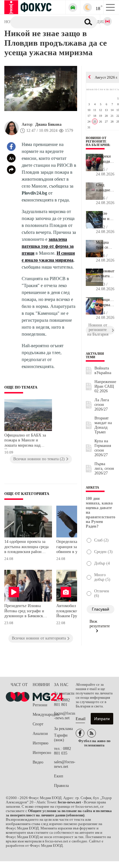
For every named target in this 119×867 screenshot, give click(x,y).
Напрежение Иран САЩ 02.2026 (105, 386)
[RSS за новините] (91, 733)
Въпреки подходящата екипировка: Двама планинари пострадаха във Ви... (105, 159)
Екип (58, 776)
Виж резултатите (100, 623)
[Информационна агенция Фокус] (80, 733)
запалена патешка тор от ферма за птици (48, 246)
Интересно (42, 752)
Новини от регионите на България (97, 141)
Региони (40, 705)
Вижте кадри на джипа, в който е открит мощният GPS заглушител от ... (105, 216)
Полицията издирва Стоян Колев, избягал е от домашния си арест (105, 302)
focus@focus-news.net (64, 715)
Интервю (40, 743)
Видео (38, 762)
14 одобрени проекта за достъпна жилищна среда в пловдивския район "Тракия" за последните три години (26, 547)
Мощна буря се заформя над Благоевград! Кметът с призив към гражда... (105, 245)
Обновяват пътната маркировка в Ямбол (105, 274)
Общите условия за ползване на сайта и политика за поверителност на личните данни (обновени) (59, 813)
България (41, 695)
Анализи (40, 733)
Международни (43, 714)
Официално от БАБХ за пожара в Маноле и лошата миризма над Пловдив (25, 441)
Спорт (38, 724)
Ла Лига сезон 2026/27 (101, 404)
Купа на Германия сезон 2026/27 (102, 448)
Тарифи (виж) (61, 737)
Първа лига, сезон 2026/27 (104, 468)
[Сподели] (11, 169)
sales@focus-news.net (64, 764)
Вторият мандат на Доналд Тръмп (103, 425)
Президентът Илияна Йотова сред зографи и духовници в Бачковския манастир (25, 612)
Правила (61, 785)
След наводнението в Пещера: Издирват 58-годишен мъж (105, 188)
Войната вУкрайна (102, 370)
